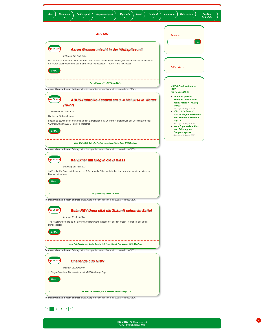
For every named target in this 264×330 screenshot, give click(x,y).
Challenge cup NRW (87, 260)
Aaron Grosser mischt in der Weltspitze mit (107, 49)
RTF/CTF (88, 291)
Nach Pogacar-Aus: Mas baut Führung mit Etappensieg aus (186, 129)
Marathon (96, 291)
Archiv (139, 14)
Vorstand (153, 14)
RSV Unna (111, 83)
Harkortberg (108, 143)
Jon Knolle (89, 244)
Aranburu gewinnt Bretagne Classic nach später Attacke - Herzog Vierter (186, 101)
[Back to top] (258, 320)
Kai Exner (115, 193)
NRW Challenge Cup (123, 291)
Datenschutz (186, 14)
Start (50, 14)
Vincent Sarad (111, 244)
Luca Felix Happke (76, 244)
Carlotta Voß (100, 244)
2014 (104, 83)
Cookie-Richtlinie (207, 16)
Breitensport (83, 14)
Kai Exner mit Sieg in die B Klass (98, 159)
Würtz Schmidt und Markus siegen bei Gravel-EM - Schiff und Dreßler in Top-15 (187, 116)
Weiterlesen (54, 70)
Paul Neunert (123, 244)
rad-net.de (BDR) (180, 91)
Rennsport (64, 14)
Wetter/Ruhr (119, 143)
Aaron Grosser (96, 83)
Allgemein (124, 14)
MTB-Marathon (131, 143)
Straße (118, 83)
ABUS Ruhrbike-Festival (93, 143)
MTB (80, 143)
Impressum (169, 14)
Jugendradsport (104, 14)
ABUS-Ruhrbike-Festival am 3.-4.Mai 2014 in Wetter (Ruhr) (109, 102)
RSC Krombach (107, 291)
